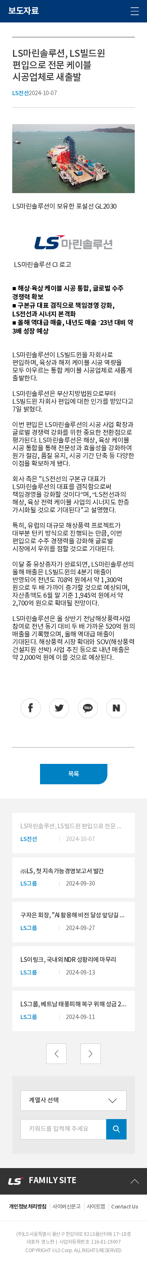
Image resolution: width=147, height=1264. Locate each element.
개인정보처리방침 (28, 1207)
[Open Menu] (135, 11)
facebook (30, 708)
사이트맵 (96, 1207)
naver (116, 708)
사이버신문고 (66, 1207)
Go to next (90, 1054)
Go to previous (56, 1054)
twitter (59, 708)
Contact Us (124, 1207)
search (116, 1129)
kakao (88, 708)
